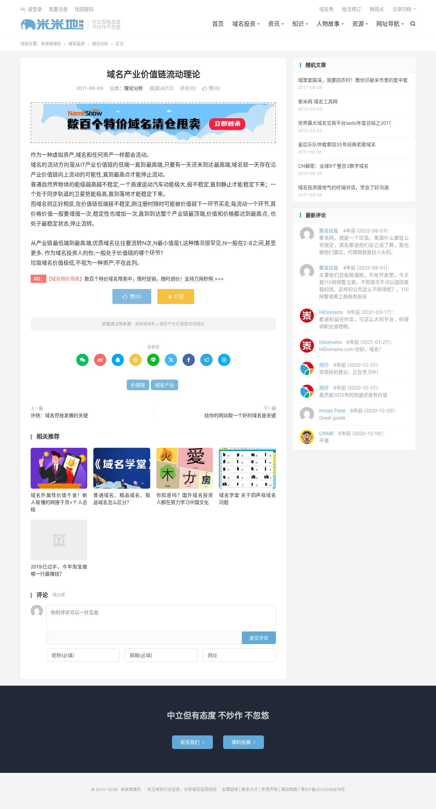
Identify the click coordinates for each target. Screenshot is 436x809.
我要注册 (58, 9)
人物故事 (328, 23)
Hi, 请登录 (31, 9)
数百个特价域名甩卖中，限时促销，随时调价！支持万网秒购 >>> (154, 278)
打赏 (176, 296)
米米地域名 (52, 24)
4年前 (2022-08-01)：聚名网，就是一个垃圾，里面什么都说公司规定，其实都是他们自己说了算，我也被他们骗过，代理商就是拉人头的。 (364, 241)
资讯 (274, 23)
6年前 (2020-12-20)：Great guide (359, 414)
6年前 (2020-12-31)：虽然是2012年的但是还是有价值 (353, 391)
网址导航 (388, 23)
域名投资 (243, 23)
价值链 (138, 385)
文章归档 (401, 9)
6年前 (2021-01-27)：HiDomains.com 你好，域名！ (356, 345)
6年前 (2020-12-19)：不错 (353, 436)
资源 (358, 23)
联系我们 (192, 742)
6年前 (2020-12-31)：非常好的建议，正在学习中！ (350, 368)
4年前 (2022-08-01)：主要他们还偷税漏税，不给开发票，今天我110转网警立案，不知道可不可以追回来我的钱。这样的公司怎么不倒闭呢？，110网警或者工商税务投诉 (364, 282)
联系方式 (250, 789)
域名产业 (164, 385)
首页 (218, 23)
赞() (211, 88)
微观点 (377, 9)
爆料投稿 (243, 742)
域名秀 (326, 9)
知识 (298, 23)
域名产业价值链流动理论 (153, 74)
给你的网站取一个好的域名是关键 (240, 415)
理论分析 (100, 43)
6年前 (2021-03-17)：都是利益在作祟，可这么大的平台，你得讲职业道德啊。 (364, 319)
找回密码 (84, 9)
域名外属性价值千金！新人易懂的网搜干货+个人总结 (59, 502)
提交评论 (258, 638)
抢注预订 (351, 9)
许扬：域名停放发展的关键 (59, 415)
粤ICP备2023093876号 (323, 789)
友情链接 (230, 789)
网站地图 (289, 789)
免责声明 (269, 789)
